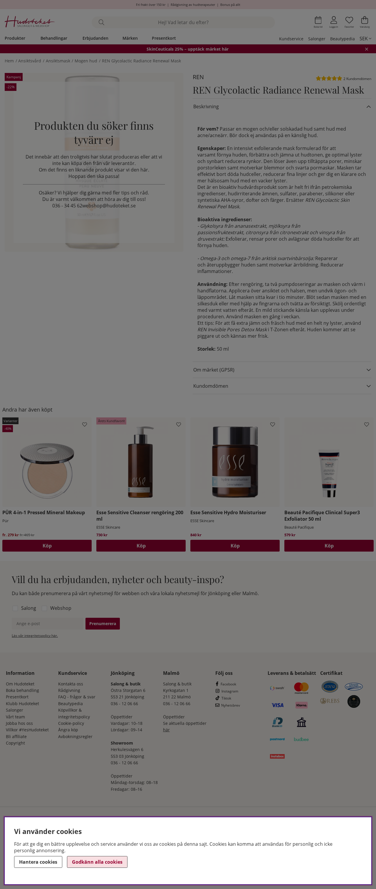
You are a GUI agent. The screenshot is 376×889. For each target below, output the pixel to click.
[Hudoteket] (30, 22)
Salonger (316, 38)
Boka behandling (22, 690)
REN (198, 77)
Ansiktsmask (58, 61)
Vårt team (15, 717)
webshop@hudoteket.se (109, 205)
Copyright (15, 743)
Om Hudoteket (20, 684)
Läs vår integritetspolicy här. (35, 635)
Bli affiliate (16, 736)
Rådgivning (69, 690)
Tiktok (226, 698)
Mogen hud (86, 61)
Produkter (15, 38)
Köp (47, 545)
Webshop (60, 608)
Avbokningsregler (75, 736)
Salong (28, 608)
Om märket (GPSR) (213, 370)
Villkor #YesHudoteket (27, 729)
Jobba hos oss (19, 723)
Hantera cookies (38, 862)
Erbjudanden (95, 38)
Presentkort (164, 38)
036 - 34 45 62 (67, 205)
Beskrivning (206, 106)
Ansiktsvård (29, 61)
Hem (9, 61)
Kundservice (291, 38)
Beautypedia (342, 38)
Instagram (229, 691)
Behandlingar (54, 38)
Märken (130, 38)
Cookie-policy (71, 723)
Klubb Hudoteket (22, 703)
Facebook (228, 684)
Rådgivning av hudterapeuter (193, 4)
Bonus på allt (230, 4)
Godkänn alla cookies (97, 862)
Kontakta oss (70, 684)
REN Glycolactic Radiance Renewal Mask (141, 61)
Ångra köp (68, 729)
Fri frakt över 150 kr (150, 4)
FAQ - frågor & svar (76, 697)
